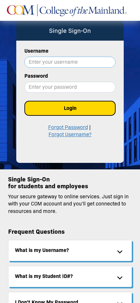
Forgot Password (68, 127)
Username (36, 51)
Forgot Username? (70, 134)
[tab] (70, 250)
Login (70, 108)
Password (36, 76)
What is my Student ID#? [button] (44, 276)
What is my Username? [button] (42, 250)
